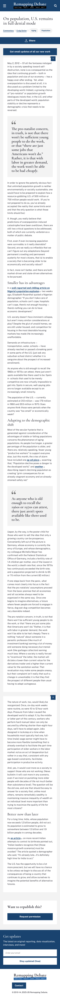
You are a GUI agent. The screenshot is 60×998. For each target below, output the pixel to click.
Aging (33, 31)
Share (32, 40)
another (39, 466)
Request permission (30, 916)
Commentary (8, 31)
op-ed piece (33, 460)
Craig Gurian (21, 31)
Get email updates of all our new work (30, 51)
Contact (19, 985)
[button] (4, 5)
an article (16, 838)
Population (46, 31)
